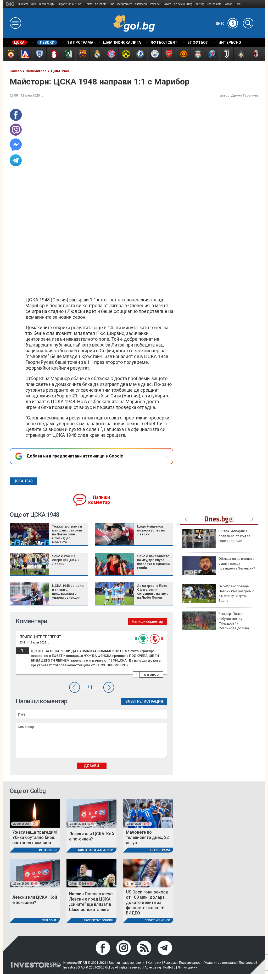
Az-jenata (101, 4)
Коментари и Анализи (95, 850)
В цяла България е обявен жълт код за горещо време (234, 535)
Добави (91, 766)
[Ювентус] (226, 54)
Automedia (141, 4)
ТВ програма (160, 850)
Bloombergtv (46, 4)
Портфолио (247, 963)
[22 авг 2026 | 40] (91, 813)
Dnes (33, 4)
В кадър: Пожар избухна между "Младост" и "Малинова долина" (234, 621)
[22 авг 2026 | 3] (148, 813)
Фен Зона (49, 920)
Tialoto (88, 4)
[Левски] (25, 54)
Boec (238, 4)
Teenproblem (124, 4)
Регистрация (150, 701)
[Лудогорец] (68, 54)
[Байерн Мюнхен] (111, 54)
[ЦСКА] (10, 54)
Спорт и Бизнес (157, 920)
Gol (80, 4)
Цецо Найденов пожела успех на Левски (151, 530)
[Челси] (140, 54)
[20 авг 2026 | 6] (91, 873)
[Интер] (240, 54)
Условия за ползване (220, 963)
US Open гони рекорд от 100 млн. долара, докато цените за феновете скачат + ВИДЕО (147, 903)
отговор (151, 674)
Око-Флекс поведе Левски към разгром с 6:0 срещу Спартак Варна (236, 593)
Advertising (152, 967)
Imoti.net (155, 4)
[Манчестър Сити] (154, 54)
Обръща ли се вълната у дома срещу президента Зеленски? (237, 563)
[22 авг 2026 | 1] (35, 813)
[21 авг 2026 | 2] (148, 873)
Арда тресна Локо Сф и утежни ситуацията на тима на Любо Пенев (152, 591)
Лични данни (187, 967)
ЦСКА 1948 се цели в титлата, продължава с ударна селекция (67, 591)
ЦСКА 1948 (23, 481)
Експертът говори (98, 920)
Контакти (154, 963)
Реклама (170, 963)
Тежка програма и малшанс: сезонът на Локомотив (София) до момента (67, 534)
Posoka (228, 4)
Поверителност (190, 963)
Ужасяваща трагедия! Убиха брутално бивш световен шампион (34, 837)
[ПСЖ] (212, 54)
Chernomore (214, 4)
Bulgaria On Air (66, 4)
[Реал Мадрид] (97, 54)
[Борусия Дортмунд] (125, 54)
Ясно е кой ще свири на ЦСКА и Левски (65, 560)
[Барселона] (82, 54)
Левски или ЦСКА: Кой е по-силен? (91, 836)
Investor (23, 4)
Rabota (167, 4)
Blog (190, 4)
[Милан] (255, 54)
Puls (111, 4)
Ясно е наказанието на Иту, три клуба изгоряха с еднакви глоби (153, 562)
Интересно (48, 850)
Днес (224, 23)
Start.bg (199, 4)
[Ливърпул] (197, 54)
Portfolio (169, 967)
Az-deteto (179, 4)
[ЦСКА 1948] (53, 54)
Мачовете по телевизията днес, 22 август (147, 837)
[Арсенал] (168, 54)
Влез (130, 701)
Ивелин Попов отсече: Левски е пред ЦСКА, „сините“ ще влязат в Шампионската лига (91, 901)
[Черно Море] (39, 54)
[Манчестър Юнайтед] (183, 54)
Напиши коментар (99, 500)
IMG (11, 4)
